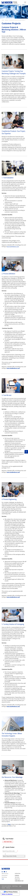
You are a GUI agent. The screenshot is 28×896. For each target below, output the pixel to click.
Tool (3, 879)
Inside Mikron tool (19, 880)
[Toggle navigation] (25, 2)
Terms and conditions (6, 886)
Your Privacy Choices (12, 891)
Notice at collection (7, 894)
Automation (4, 875)
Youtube (4, 871)
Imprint (3, 887)
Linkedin (2, 871)
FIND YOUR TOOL (8, 841)
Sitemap (8, 887)
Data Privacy (15, 886)
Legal (20, 886)
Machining (4, 877)
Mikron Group (5, 873)
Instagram (6, 871)
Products (17, 875)
